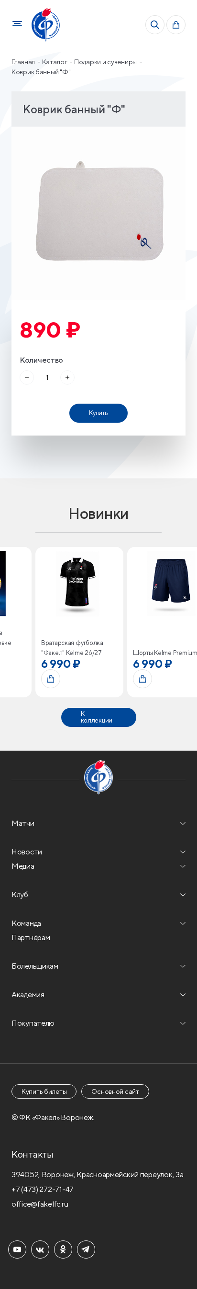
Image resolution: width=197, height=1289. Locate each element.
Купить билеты (44, 1091)
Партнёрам (30, 937)
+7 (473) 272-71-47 (42, 1189)
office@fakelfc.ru (39, 1204)
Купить (98, 412)
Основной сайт (115, 1091)
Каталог (55, 62)
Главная (23, 62)
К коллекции (96, 717)
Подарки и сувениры (106, 62)
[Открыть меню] (17, 24)
